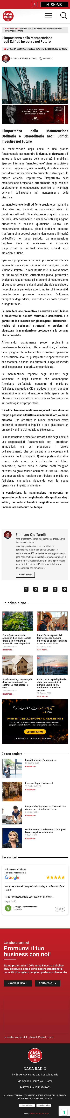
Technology (52, 49)
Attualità (15, 28)
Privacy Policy (27, 1105)
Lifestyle (31, 49)
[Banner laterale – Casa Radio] (35, 743)
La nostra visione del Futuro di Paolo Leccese (29, 1037)
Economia (21, 49)
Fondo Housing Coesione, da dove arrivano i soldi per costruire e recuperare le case (17, 683)
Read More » (7, 650)
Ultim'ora (63, 49)
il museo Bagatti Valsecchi (39, 783)
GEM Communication (40, 1113)
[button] (26, 589)
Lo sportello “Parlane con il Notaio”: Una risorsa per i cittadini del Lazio (46, 807)
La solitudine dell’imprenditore (41, 760)
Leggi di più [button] (10, 901)
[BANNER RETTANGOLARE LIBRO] (35, 123)
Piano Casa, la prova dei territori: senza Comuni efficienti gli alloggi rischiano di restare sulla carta (52, 639)
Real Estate (41, 49)
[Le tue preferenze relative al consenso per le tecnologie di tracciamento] (64, 1112)
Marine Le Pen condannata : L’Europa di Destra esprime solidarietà (45, 831)
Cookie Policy (44, 1105)
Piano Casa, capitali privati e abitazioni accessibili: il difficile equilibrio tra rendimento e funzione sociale (52, 685)
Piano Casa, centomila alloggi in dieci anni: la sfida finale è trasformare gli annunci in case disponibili (16, 639)
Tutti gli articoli (25, 574)
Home (7, 28)
